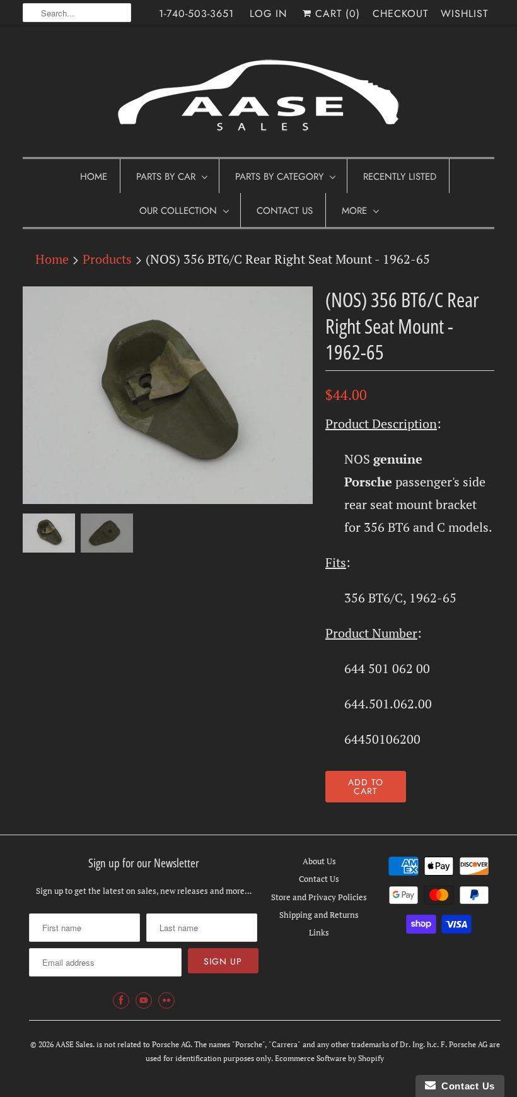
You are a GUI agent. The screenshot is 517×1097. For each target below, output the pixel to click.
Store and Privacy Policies (319, 897)
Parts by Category (279, 177)
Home (93, 177)
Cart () (335, 13)
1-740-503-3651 (196, 13)
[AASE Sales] (258, 94)
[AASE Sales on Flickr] (166, 1000)
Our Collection (178, 211)
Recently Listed (399, 177)
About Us (319, 861)
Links (319, 932)
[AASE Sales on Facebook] (121, 1000)
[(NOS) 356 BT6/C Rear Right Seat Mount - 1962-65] (168, 395)
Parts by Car (165, 177)
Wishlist (464, 13)
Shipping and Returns (319, 914)
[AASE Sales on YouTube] (144, 1000)
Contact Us (285, 211)
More (354, 211)
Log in (268, 13)
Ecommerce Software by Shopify (329, 1058)
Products (107, 258)
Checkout (400, 13)
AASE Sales (74, 1044)
